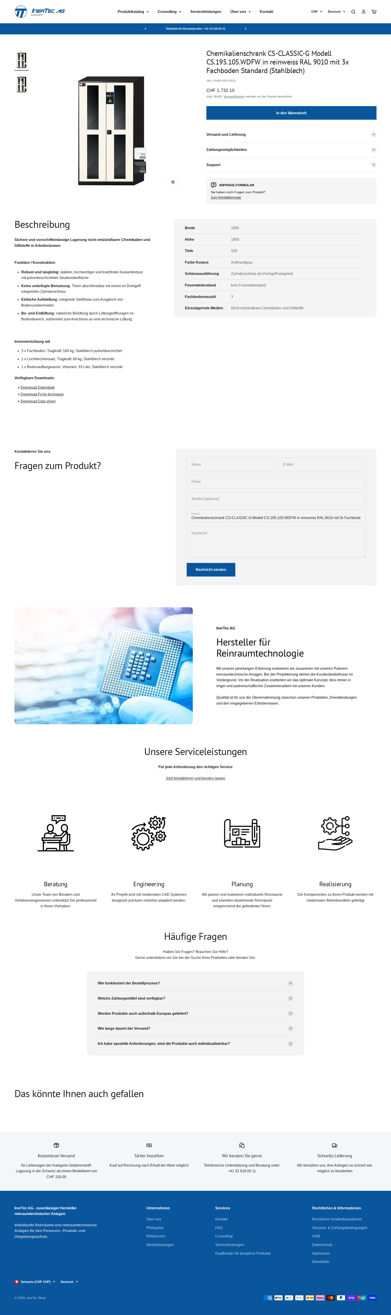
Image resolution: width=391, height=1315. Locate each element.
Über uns (238, 12)
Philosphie (155, 1228)
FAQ (218, 1228)
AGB (316, 1236)
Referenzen (155, 1236)
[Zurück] (145, 28)
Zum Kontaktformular (226, 197)
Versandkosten (234, 96)
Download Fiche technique (42, 394)
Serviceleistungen (205, 12)
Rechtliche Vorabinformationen (337, 1219)
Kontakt (266, 12)
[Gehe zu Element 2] (21, 84)
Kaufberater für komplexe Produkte (243, 1253)
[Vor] (245, 28)
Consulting (167, 12)
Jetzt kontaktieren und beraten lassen (195, 778)
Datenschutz (322, 1245)
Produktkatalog (131, 12)
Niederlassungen (160, 1245)
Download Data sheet (38, 401)
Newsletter (320, 1262)
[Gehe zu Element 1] (21, 60)
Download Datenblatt (38, 387)
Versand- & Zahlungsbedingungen (339, 1228)
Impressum (321, 1253)
